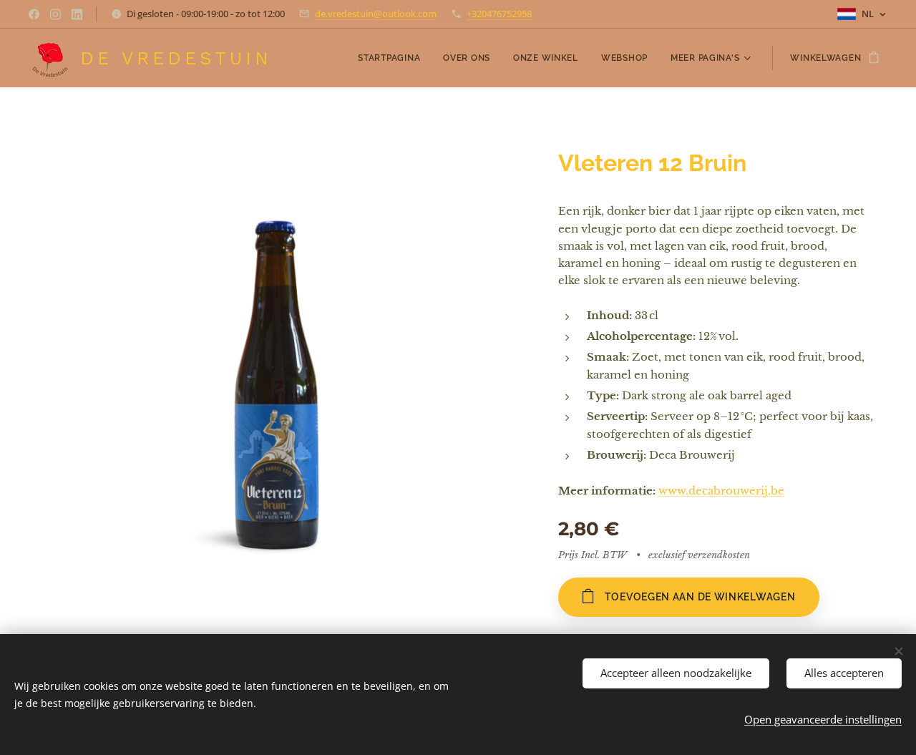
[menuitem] (393, 58)
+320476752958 (499, 13)
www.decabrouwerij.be (721, 490)
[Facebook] (34, 14)
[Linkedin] (77, 14)
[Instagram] (55, 14)
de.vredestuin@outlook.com (376, 13)
